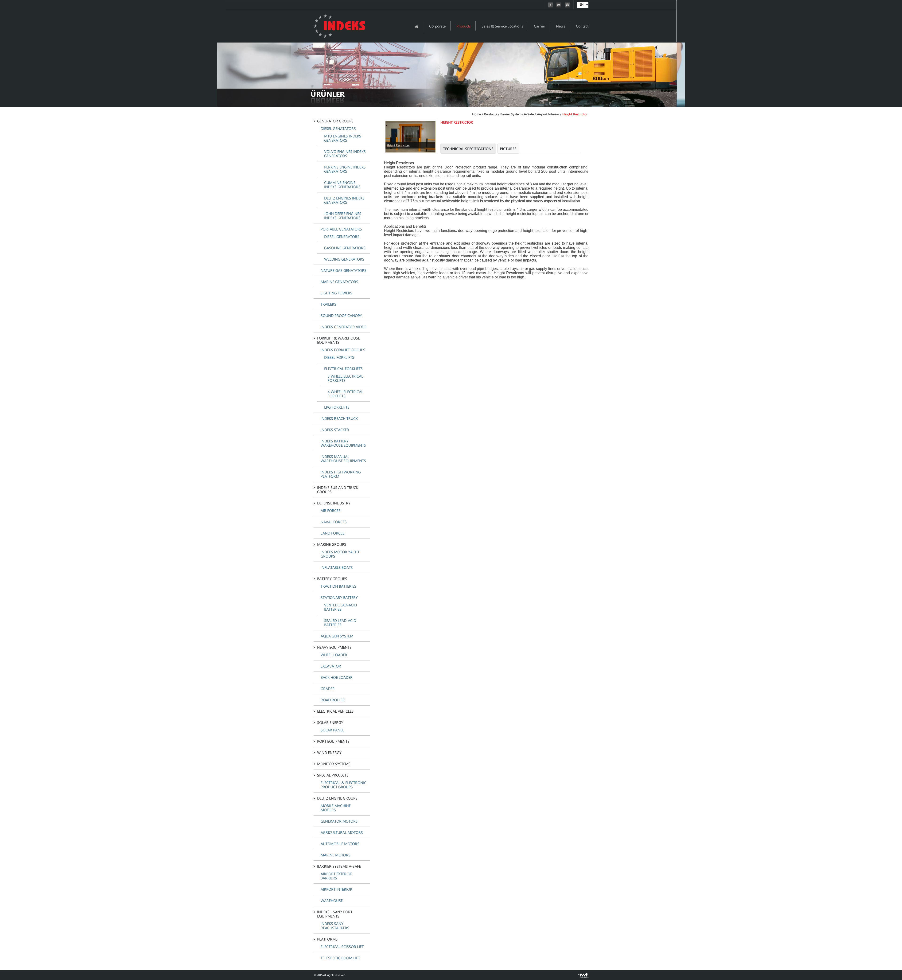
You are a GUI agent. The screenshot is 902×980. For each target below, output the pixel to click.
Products (463, 25)
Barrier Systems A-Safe (517, 114)
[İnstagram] (567, 6)
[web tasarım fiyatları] (583, 976)
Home (476, 114)
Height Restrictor (574, 114)
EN (581, 4)
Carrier (539, 25)
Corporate (437, 25)
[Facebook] (551, 6)
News (560, 25)
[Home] (416, 26)
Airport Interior (548, 114)
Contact (582, 25)
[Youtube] (559, 6)
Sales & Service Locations (502, 25)
